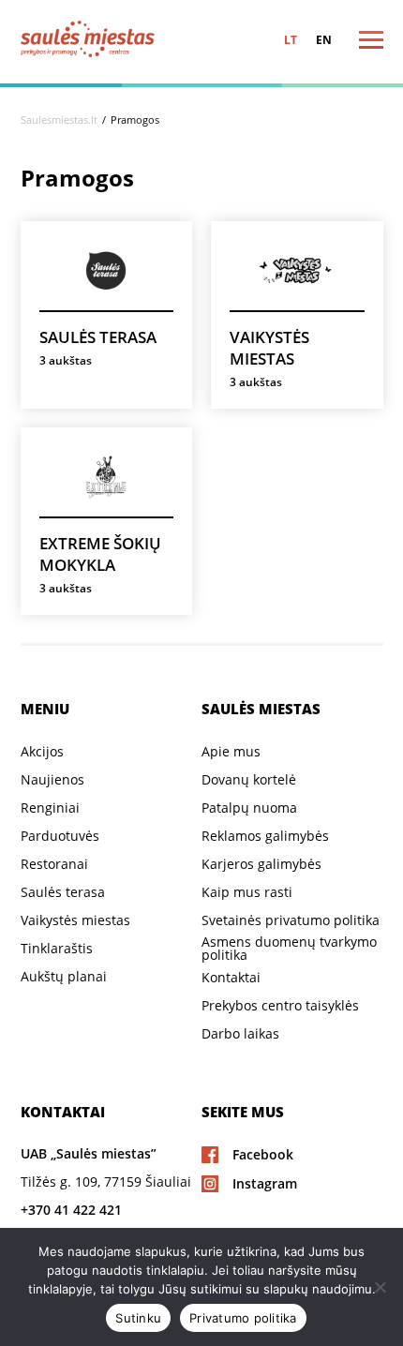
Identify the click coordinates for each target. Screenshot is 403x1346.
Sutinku (138, 1317)
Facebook (262, 1154)
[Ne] (379, 1287)
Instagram (264, 1183)
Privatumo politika (243, 1317)
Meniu (351, 40)
